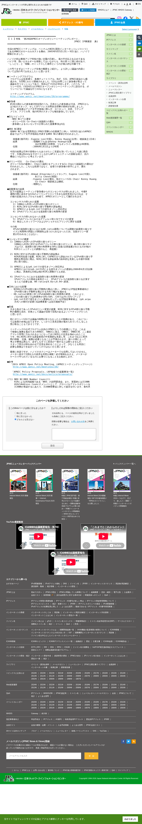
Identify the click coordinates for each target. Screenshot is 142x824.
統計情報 (50, 586)
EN (139, 4)
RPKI (59, 647)
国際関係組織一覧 (67, 630)
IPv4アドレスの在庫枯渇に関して (44, 607)
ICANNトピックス (38, 641)
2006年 (96, 676)
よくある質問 (67, 607)
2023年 (43, 673)
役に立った (21, 413)
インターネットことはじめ (42, 615)
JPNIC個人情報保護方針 (72, 770)
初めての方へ (36, 592)
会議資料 (112, 96)
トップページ (8, 29)
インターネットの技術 (116, 66)
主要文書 (96, 641)
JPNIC (26, 22)
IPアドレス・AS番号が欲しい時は (70, 601)
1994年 (114, 708)
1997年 (78, 679)
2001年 (43, 679)
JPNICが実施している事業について (73, 592)
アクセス (116, 4)
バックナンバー (54, 29)
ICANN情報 (114, 630)
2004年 (114, 676)
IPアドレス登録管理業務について (100, 601)
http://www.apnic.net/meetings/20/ (36, 366)
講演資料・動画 (37, 586)
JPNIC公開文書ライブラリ (119, 93)
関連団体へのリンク (93, 595)
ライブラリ (22, 29)
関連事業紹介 (81, 621)
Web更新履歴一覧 (114, 118)
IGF (70, 633)
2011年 (52, 676)
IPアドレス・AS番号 (72, 22)
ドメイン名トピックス (63, 621)
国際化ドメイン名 (38, 624)
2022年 (52, 673)
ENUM (67, 647)
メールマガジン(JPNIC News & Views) (25, 741)
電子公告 (117, 592)
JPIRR (85, 584)
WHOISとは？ (103, 10)
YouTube (103, 731)
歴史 (88, 641)
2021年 (61, 673)
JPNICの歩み (75, 656)
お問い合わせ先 (78, 421)
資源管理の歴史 (60, 656)
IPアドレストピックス (40, 604)
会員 (114, 693)
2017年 (96, 673)
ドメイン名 (111, 54)
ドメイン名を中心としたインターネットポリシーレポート (54, 635)
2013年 (34, 676)
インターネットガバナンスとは (43, 630)
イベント (59, 624)
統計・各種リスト (59, 604)
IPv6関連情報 (36, 584)
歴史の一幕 (35, 659)
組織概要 (94, 592)
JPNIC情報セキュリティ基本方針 (96, 770)
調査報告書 (113, 106)
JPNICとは (111, 35)
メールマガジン (37, 29)
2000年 (52, 679)
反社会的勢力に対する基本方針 (69, 595)
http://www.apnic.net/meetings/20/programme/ (40, 96)
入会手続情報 (63, 725)
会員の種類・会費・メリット (43, 725)
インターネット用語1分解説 (74, 612)
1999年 (61, 679)
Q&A (86, 4)
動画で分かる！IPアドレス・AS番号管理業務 (94, 607)
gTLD (49, 621)
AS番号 (59, 719)
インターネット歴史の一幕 (67, 615)
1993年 (123, 708)
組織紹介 (79, 641)
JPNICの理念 (50, 592)
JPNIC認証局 (61, 693)
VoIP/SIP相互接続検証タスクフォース (107, 647)
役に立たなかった (24, 416)
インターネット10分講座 (99, 612)
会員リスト (35, 595)
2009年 (69, 676)
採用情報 (65, 14)
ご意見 (75, 624)
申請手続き (35, 719)
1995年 (105, 708)
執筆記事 (112, 103)
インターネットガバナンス (117, 59)
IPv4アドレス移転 (52, 584)
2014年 (123, 673)
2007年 (87, 676)
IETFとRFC (36, 647)
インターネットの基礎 (116, 44)
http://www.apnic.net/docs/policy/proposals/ (43, 374)
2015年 (114, 673)
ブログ (34, 731)
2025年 (34, 702)
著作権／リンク (53, 770)
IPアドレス (111, 40)
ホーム (74, 4)
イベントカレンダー (115, 127)
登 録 (91, 756)
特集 (66, 29)
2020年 (69, 673)
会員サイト (10, 725)
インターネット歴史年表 (41, 656)
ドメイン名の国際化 (81, 647)
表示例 (44, 713)
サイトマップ (100, 4)
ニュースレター (115, 89)
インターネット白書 (117, 99)
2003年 (123, 676)
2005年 (105, 676)
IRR (45, 647)
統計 (50, 624)
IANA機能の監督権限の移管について (92, 630)
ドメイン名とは (37, 621)
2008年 (78, 676)
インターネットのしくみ (41, 612)
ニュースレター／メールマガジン (95, 693)
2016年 (105, 673)
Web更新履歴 (11, 685)
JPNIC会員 (119, 22)
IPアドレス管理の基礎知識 (42, 601)
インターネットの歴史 (66, 586)
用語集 (57, 612)
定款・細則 (105, 592)
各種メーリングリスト (80, 731)
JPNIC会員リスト (93, 725)
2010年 (61, 676)
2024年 (34, 673)
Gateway (34, 713)
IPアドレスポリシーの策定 (89, 604)
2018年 (87, 673)
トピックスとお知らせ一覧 (117, 111)
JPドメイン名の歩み (92, 656)
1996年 (96, 708)
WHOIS (109, 132)
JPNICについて (125, 693)
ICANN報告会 (121, 641)
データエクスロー (125, 621)
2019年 (78, 673)
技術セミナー (36, 650)
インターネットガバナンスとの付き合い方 (48, 633)
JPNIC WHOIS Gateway (122, 10)
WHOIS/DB (48, 693)
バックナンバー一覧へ (125, 464)
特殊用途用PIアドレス (74, 719)
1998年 (69, 679)
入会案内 (127, 592)
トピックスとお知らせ (15, 673)
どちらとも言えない (25, 419)
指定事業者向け (12, 719)
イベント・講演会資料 (118, 83)
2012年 (43, 676)
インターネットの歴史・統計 (117, 72)
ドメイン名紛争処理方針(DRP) (102, 621)
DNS (65, 584)
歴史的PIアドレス (93, 719)
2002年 (34, 679)
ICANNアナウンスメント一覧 (61, 641)
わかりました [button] (130, 819)
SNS (94, 731)
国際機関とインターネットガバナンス (90, 633)
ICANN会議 (107, 641)
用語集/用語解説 (122, 584)
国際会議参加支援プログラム (57, 650)
